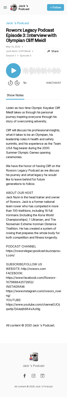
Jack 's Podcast (24, 7)
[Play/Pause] (13, 70)
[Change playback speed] (25, 82)
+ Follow (55, 7)
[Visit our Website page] (42, 376)
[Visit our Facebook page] (24, 376)
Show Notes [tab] (15, 95)
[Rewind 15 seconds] (10, 82)
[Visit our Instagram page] (33, 376)
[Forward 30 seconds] (17, 82)
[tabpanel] (33, 218)
